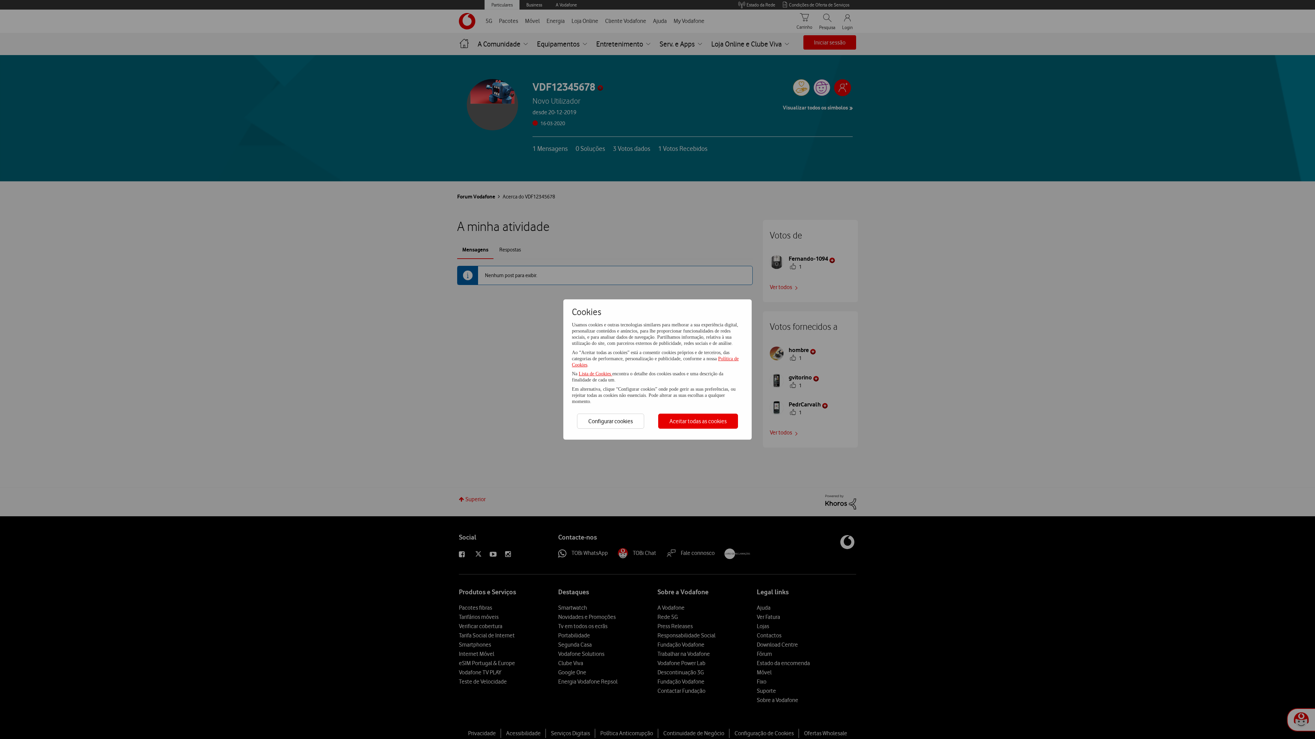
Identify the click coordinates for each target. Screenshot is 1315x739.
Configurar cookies (610, 421)
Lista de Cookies (595, 373)
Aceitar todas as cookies (698, 421)
